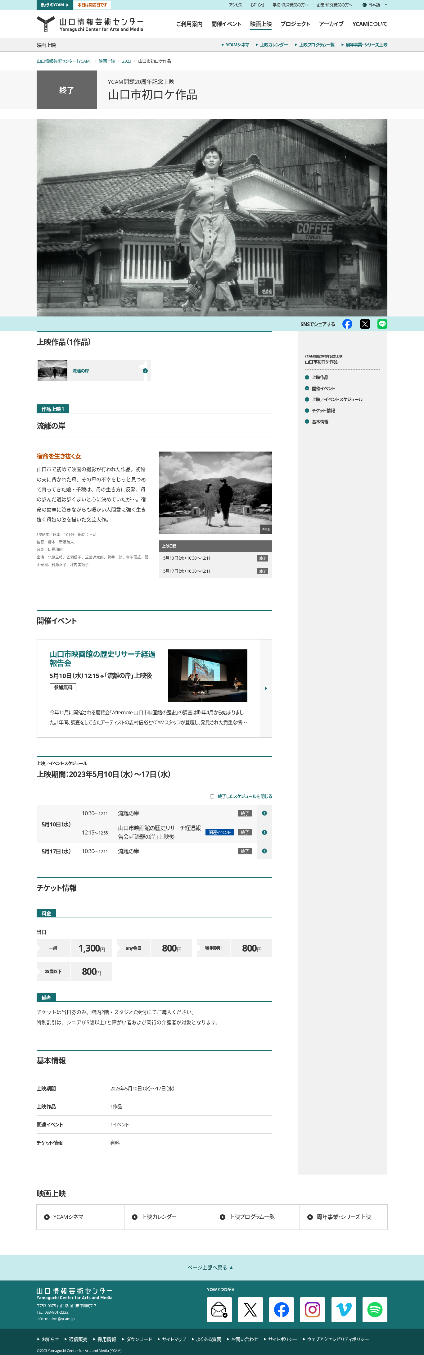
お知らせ (257, 5)
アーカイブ (331, 24)
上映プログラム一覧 (317, 44)
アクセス (235, 5)
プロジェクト (295, 24)
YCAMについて (370, 24)
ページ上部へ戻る (207, 1267)
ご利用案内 (189, 24)
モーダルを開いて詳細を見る (154, 688)
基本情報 (320, 421)
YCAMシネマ (237, 44)
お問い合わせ (244, 1339)
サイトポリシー (282, 1339)
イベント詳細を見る (177, 813)
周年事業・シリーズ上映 (366, 44)
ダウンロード (139, 1339)
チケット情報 (323, 410)
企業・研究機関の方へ (335, 5)
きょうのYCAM (52, 5)
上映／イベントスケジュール (337, 399)
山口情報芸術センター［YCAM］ (64, 61)
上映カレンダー (274, 44)
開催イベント (226, 24)
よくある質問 (208, 1339)
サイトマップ (174, 1339)
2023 (126, 61)
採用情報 (106, 1339)
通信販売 (78, 1339)
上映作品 (320, 377)
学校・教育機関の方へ (291, 5)
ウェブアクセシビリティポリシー (338, 1339)
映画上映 (261, 24)
